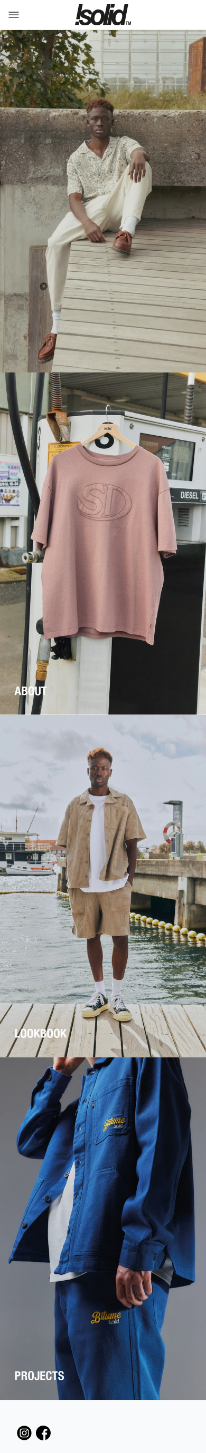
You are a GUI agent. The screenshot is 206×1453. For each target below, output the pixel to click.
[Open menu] (11, 14)
